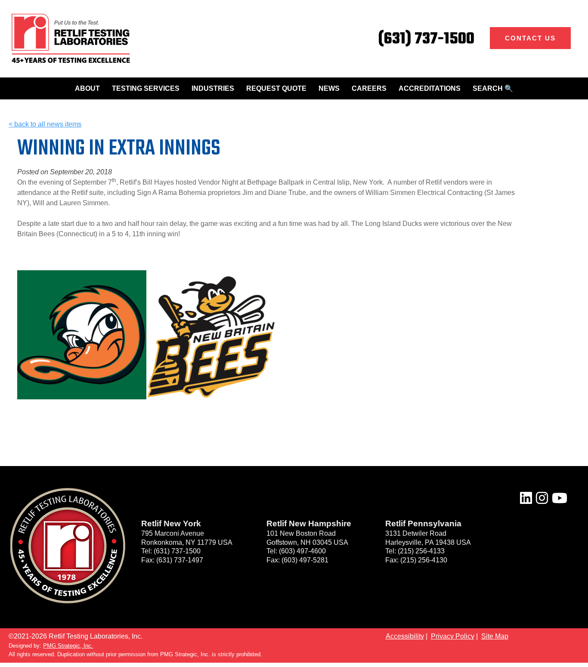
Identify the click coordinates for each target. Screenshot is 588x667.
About (87, 88)
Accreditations (430, 88)
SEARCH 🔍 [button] (493, 88)
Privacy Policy (452, 636)
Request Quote (276, 88)
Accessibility (405, 636)
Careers (369, 88)
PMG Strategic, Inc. (68, 645)
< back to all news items (45, 124)
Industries (213, 88)
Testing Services (145, 88)
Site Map (494, 636)
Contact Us (530, 38)
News (329, 88)
